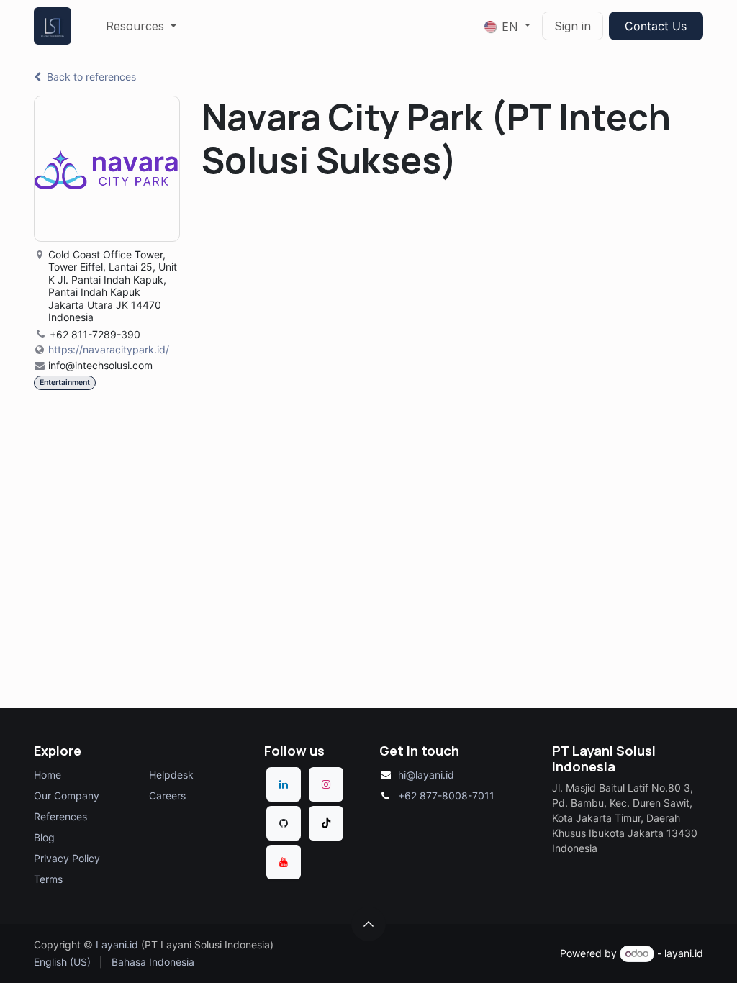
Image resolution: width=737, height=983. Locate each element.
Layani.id (117, 944)
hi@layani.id (426, 775)
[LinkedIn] (283, 784)
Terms (48, 879)
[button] (368, 924)
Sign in (572, 26)
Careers (167, 795)
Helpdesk (171, 775)
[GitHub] (283, 823)
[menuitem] (141, 26)
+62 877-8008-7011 (446, 795)
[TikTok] (326, 823)
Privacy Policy (67, 858)
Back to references (91, 77)
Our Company (66, 795)
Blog (44, 837)
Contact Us (656, 26)
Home (47, 775)
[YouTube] (283, 862)
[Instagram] (326, 784)
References (60, 816)
